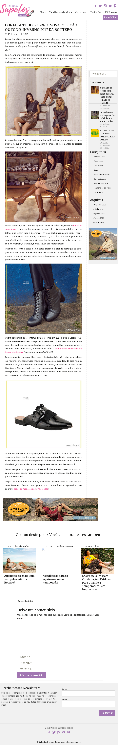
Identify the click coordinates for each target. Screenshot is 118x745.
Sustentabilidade (101, 183)
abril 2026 (99, 222)
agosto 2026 (100, 204)
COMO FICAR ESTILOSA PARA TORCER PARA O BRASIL (107, 136)
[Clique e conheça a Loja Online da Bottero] (50, 509)
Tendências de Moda (60, 12)
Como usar (81, 12)
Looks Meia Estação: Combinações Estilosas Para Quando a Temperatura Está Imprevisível (97, 582)
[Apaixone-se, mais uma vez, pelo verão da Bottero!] (19, 560)
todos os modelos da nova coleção (31, 488)
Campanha (98, 161)
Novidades (95, 12)
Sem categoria (100, 179)
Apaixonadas (99, 156)
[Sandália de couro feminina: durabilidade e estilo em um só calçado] (95, 90)
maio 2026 (99, 218)
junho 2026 (99, 213)
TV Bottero (111, 12)
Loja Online (110, 17)
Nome (64, 689)
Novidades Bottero (102, 174)
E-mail (64, 699)
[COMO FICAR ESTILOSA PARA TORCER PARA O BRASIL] (95, 133)
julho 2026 (99, 209)
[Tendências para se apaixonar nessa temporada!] (58, 560)
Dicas (43, 12)
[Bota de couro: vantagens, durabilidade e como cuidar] (95, 114)
